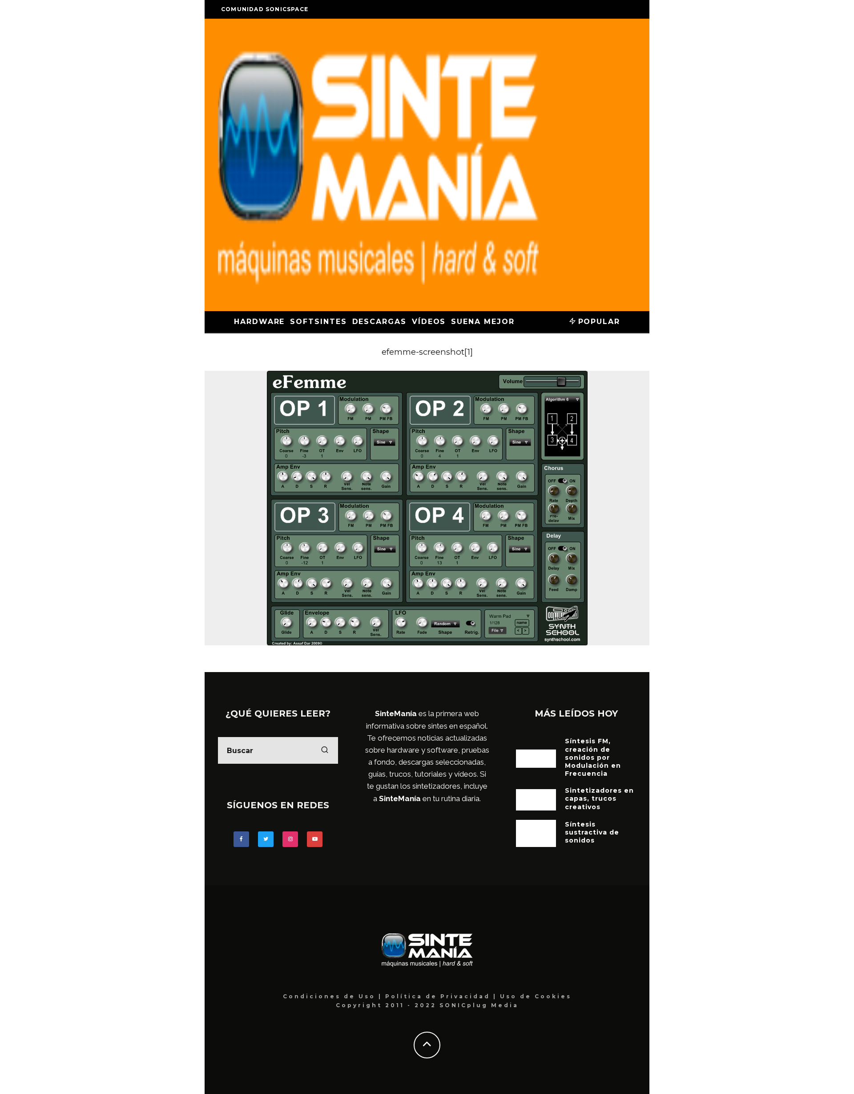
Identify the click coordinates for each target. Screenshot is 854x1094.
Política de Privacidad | (442, 996)
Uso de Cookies (536, 996)
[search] (324, 750)
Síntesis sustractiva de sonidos (592, 832)
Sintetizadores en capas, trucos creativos (599, 798)
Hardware (259, 321)
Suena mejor (482, 321)
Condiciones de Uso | (334, 996)
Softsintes (318, 321)
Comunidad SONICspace (264, 9)
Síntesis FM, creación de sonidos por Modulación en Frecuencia (593, 757)
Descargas (379, 321)
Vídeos (429, 321)
